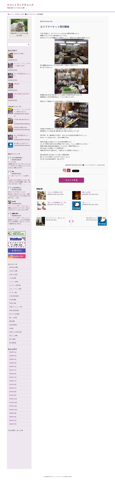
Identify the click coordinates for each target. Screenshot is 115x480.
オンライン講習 (14, 285)
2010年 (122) (13, 409)
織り (10, 339)
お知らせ (12, 274)
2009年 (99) (12, 413)
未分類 (11, 325)
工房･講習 (12, 296)
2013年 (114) (13, 399)
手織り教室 (12, 310)
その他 (11, 278)
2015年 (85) (12, 391)
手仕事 (11, 299)
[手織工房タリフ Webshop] (17, 239)
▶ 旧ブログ (17, 251)
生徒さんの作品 (14, 332)
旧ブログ (93, 165)
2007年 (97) (12, 420)
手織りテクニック (14, 307)
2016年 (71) (12, 388)
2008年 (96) (12, 417)
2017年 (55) (12, 384)
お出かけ (12, 271)
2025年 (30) (12, 355)
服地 (10, 321)
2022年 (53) (12, 366)
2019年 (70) (12, 377)
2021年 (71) (12, 370)
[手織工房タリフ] (17, 233)
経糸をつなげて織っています (16, 192)
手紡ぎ (11, 303)
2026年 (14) (12, 352)
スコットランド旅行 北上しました (18, 206)
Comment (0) (101, 165)
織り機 (11, 342)
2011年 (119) (13, 406)
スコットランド (14, 289)
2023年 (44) (12, 363)
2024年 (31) (12, 359)
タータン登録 (12, 162)
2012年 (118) (13, 402)
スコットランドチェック (20, 5)
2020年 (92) (12, 373)
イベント (87, 165)
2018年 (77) (12, 381)
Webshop (12, 267)
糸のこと (12, 335)
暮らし (11, 317)
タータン (12, 292)
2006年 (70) (12, 424)
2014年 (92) (12, 395)
